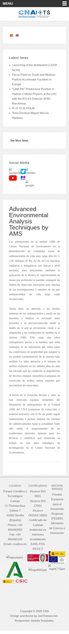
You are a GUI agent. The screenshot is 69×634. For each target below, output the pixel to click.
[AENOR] (37, 569)
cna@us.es (19, 544)
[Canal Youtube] (13, 177)
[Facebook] (15, 171)
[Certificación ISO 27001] (37, 557)
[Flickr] (23, 177)
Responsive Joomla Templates (34, 620)
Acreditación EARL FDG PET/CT (38, 544)
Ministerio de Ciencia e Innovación (57, 528)
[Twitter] (23, 171)
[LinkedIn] (30, 171)
